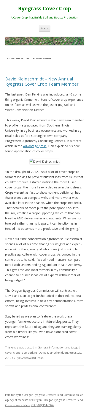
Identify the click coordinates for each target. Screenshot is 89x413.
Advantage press (34, 146)
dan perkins (30, 352)
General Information (51, 347)
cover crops (13, 352)
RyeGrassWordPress (29, 358)
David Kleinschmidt (51, 352)
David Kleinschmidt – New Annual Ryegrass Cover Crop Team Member (42, 81)
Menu (44, 28)
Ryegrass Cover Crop (44, 8)
